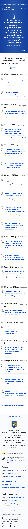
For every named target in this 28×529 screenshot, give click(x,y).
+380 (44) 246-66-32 (14, 473)
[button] (14, 68)
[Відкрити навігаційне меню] (25, 8)
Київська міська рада (8, 484)
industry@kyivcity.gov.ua (13, 476)
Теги (4, 55)
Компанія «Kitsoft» (10, 504)
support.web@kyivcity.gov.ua (15, 497)
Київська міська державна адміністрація (13, 487)
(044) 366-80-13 (12, 500)
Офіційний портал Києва (9, 481)
